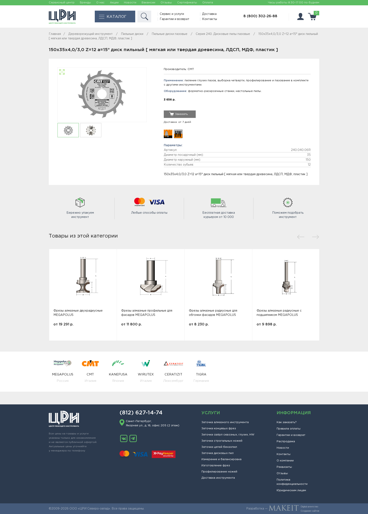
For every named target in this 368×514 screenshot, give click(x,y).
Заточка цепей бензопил (219, 447)
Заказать (181, 114)
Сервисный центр (62, 2)
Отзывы (166, 2)
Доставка (209, 14)
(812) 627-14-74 (140, 413)
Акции (114, 2)
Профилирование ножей (219, 472)
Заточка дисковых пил (217, 453)
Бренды (85, 2)
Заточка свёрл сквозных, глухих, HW (227, 435)
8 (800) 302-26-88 (260, 16)
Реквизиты (284, 467)
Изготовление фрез (215, 465)
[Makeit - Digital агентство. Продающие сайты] (284, 508)
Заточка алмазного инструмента (225, 422)
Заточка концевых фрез (218, 428)
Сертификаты (187, 2)
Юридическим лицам (291, 490)
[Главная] (62, 16)
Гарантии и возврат (174, 19)
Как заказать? (287, 422)
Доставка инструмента (218, 478)
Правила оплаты (288, 429)
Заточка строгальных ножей (221, 441)
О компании (285, 461)
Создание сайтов (310, 511)
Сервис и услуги (172, 14)
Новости (130, 2)
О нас (100, 2)
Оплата (207, 2)
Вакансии (148, 2)
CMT (191, 69)
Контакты (209, 19)
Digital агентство (309, 506)
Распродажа (286, 441)
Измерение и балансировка (221, 459)
